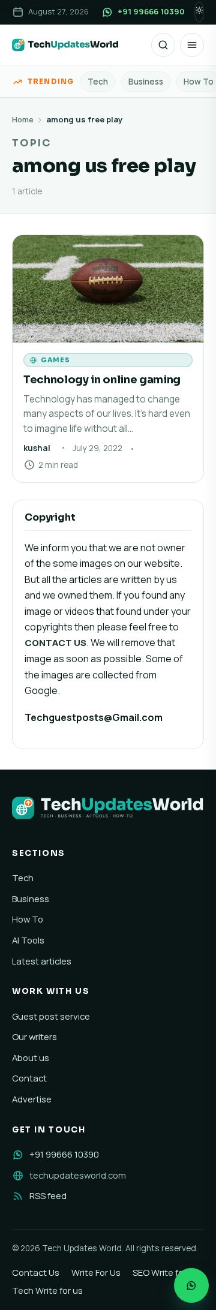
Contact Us (35, 1272)
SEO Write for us (166, 1272)
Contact (29, 1078)
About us (30, 1057)
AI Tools (28, 940)
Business (145, 81)
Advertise (32, 1099)
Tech (98, 81)
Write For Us (96, 1272)
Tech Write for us (47, 1290)
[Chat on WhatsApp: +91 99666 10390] (191, 1285)
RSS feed (48, 1195)
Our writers (34, 1036)
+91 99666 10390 (64, 1154)
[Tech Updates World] (65, 45)
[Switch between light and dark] (199, 12)
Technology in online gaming (102, 379)
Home (23, 119)
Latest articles (41, 961)
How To (27, 919)
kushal (36, 448)
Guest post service (51, 1016)
